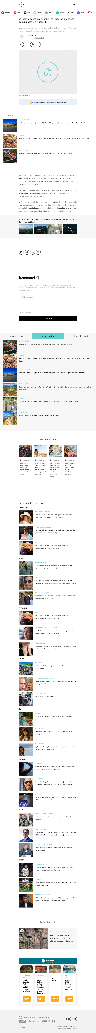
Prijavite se (48, 318)
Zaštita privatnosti (61, 1028)
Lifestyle (51, 12)
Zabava (82, 12)
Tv (91, 12)
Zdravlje (62, 12)
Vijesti (18, 12)
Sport (28, 12)
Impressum (59, 1026)
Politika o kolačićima (72, 1028)
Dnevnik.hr (7, 12)
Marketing (65, 1026)
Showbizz (39, 12)
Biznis (72, 12)
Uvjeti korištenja (73, 1026)
